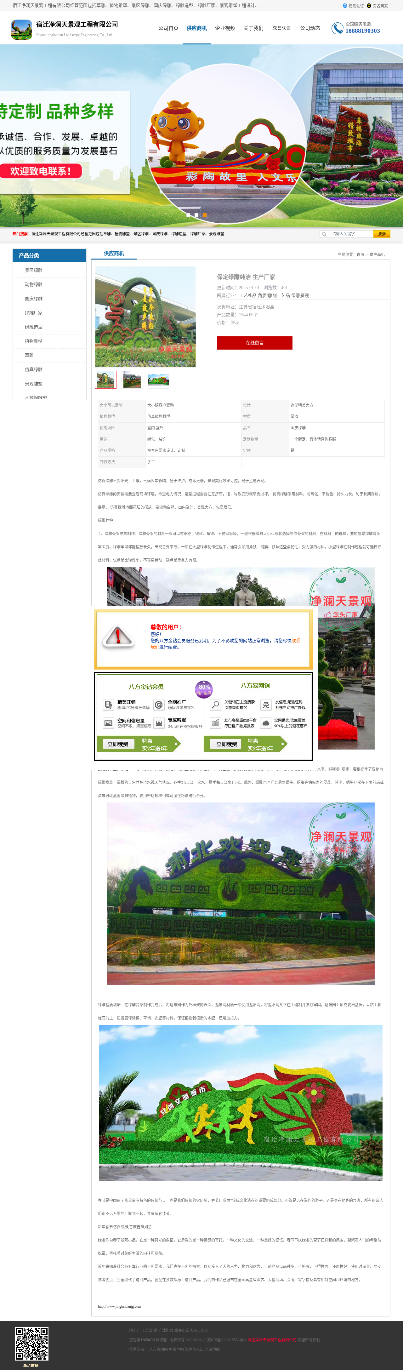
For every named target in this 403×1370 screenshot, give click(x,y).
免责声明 (176, 1349)
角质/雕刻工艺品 (274, 295)
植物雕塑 (34, 341)
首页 (360, 255)
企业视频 (225, 28)
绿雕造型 (34, 327)
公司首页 (168, 28)
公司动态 (310, 28)
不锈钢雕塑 (36, 398)
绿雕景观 (300, 295)
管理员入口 (194, 1349)
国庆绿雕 (34, 298)
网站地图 (212, 1349)
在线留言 (255, 342)
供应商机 (197, 28)
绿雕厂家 (34, 313)
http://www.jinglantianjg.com (119, 1306)
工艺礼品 (248, 295)
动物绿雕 (34, 284)
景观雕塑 (34, 383)
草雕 (29, 355)
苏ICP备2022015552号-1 (227, 1340)
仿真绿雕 (34, 369)
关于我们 (253, 28)
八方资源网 (158, 1349)
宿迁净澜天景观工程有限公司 (272, 1340)
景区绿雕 (34, 270)
